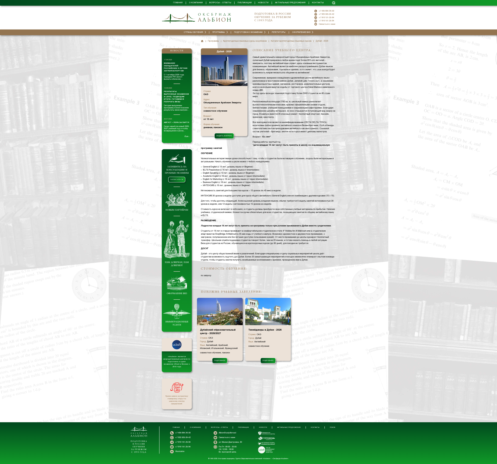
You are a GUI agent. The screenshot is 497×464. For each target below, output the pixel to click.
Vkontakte (179, 451)
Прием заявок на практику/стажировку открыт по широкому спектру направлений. (176, 400)
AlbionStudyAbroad (227, 433)
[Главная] (202, 41)
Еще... (187, 136)
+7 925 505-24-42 (326, 14)
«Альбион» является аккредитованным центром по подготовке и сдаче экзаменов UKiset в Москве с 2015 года (176, 362)
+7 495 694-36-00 (326, 11)
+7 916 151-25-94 (326, 17)
